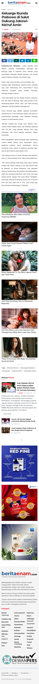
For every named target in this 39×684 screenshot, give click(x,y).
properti (30, 639)
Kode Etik (5, 673)
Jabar (16, 619)
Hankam (5, 631)
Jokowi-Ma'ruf (12, 368)
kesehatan (18, 625)
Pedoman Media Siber (10, 675)
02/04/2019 (16, 29)
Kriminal (17, 627)
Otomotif (30, 621)
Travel (29, 642)
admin (6, 29)
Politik (29, 636)
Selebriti (5, 639)
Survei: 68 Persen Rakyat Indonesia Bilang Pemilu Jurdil (23, 420)
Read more (7, 414)
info (3, 646)
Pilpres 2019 (17, 371)
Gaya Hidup (6, 625)
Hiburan (5, 634)
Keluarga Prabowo (27, 368)
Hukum (4, 643)
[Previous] (17, 439)
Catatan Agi (6, 619)
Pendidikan (31, 630)
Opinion (30, 627)
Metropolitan (19, 633)
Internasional (19, 613)
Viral (28, 645)
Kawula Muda (19, 622)
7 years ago (28, 393)
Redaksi (15, 673)
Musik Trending (18, 643)
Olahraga (30, 619)
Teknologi (5, 615)
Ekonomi (5, 622)
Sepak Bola (31, 623)
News (29, 616)
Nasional (10, 9)
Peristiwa (30, 633)
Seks (3, 627)
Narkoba (17, 647)
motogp (17, 636)
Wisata (29, 648)
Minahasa (6, 371)
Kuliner (17, 630)
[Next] (21, 439)
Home (4, 9)
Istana (16, 616)
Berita (4, 613)
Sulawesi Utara (30, 371)
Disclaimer (25, 673)
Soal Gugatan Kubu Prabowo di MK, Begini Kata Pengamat (23, 429)
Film (3, 636)
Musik (16, 639)
